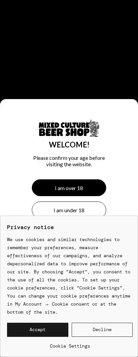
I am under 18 (69, 210)
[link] (70, 343)
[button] (37, 330)
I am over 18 (69, 188)
